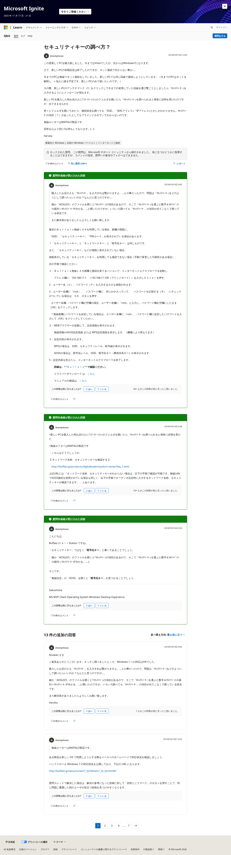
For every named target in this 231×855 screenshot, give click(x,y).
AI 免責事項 (9, 849)
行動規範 (147, 849)
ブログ (44, 849)
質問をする (220, 35)
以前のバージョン (28, 849)
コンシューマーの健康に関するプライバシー (103, 849)
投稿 (55, 849)
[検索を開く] (212, 27)
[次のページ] (135, 825)
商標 (160, 849)
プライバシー (68, 849)
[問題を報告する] (74, 398)
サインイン (221, 27)
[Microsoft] (6, 27)
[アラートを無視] (224, 6)
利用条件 (135, 849)
